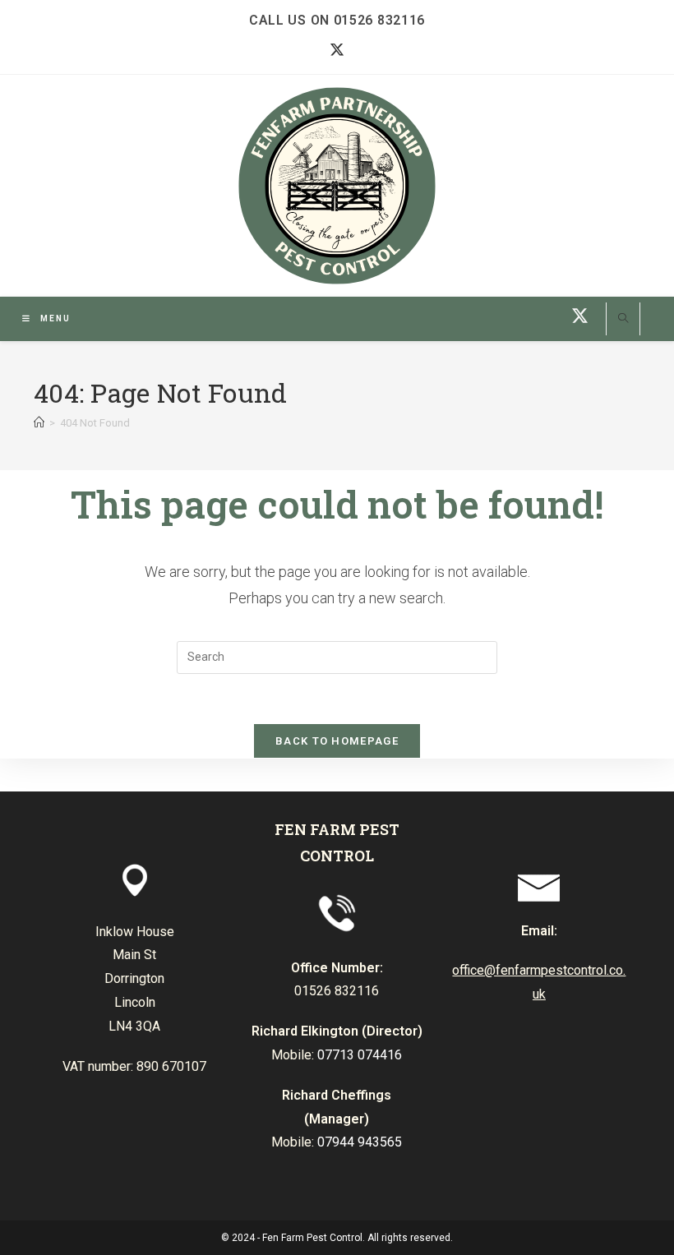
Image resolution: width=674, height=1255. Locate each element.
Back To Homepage (337, 741)
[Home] (39, 423)
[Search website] (623, 320)
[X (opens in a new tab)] (337, 50)
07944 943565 (359, 1142)
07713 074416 (359, 1055)
